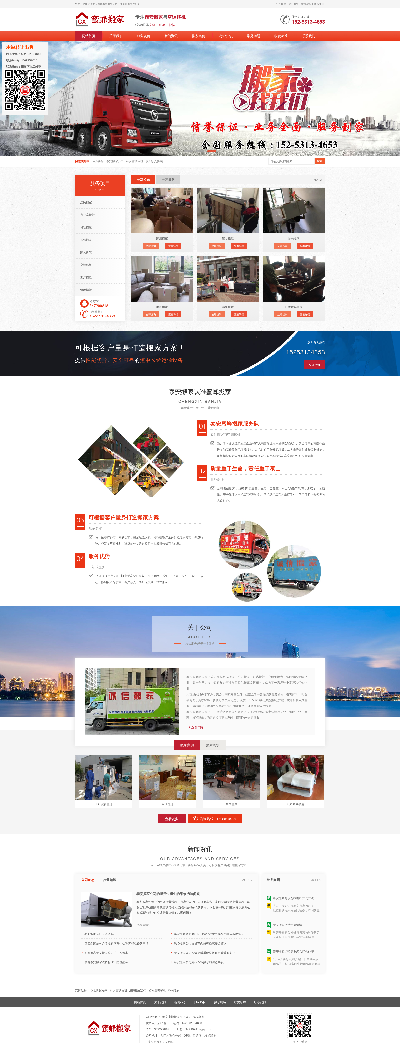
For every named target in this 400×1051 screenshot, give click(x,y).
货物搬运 (86, 227)
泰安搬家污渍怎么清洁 (287, 909)
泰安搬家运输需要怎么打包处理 (293, 935)
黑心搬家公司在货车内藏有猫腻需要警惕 (200, 943)
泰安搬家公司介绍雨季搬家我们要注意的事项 (302, 962)
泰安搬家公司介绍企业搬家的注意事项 (199, 962)
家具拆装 (86, 252)
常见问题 (253, 35)
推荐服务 (168, 179)
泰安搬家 (98, 161)
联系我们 (319, 3)
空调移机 (86, 265)
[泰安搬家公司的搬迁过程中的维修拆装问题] (106, 909)
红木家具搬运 (293, 307)
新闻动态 (180, 1002)
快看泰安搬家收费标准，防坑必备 (106, 962)
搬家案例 (198, 35)
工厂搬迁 (86, 277)
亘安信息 (168, 1042)
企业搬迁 (168, 804)
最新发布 (143, 179)
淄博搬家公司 (138, 990)
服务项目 (143, 35)
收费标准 (281, 35)
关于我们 (116, 35)
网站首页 (88, 35)
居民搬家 (86, 202)
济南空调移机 (157, 990)
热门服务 (294, 3)
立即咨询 (151, 245)
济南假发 (174, 990)
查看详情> (143, 925)
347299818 (161, 1029)
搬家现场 (306, 3)
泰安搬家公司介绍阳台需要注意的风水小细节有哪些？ (209, 934)
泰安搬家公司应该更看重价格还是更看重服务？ (204, 952)
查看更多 (171, 818)
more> (318, 179)
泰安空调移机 (134, 161)
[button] (388, 98)
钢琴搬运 (86, 290)
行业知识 (226, 35)
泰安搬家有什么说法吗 (99, 934)
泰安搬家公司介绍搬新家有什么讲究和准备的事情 (116, 943)
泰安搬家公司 (115, 161)
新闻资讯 (171, 35)
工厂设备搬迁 (103, 804)
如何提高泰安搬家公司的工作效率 (106, 952)
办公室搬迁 (87, 215)
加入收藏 (281, 3)
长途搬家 (86, 240)
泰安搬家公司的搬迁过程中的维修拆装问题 (168, 894)
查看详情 (173, 245)
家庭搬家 (162, 238)
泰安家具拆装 (154, 161)
